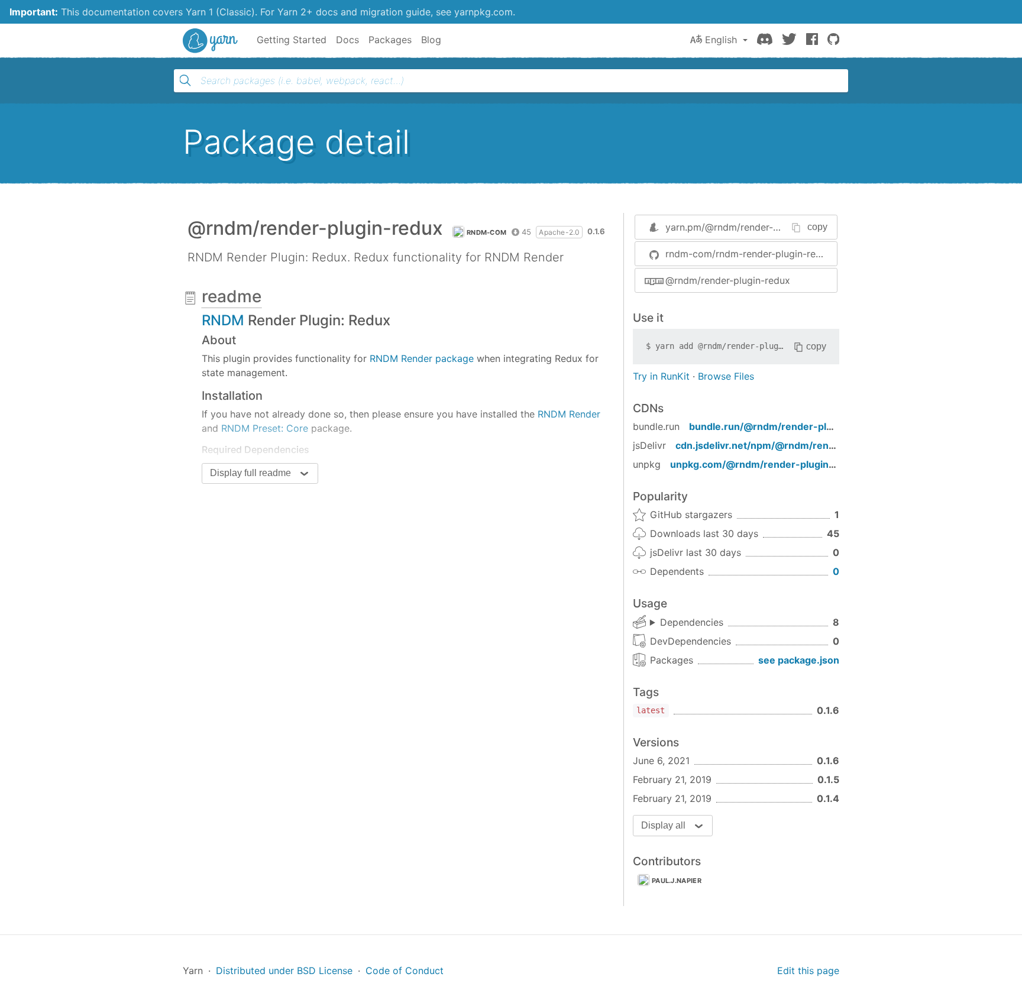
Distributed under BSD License (284, 970)
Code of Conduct (405, 970)
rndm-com (486, 232)
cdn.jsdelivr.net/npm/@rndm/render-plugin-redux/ (794, 445)
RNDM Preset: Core (264, 428)
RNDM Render (569, 414)
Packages (390, 40)
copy (817, 227)
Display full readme (250, 473)
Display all (663, 825)
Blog (431, 40)
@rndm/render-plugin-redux (727, 280)
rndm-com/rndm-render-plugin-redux (748, 254)
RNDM (223, 320)
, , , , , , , (686, 622)
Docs (347, 40)
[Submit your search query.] (185, 80)
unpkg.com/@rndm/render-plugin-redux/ (767, 464)
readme (231, 296)
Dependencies (691, 622)
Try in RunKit (661, 376)
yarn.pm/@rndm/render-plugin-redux (747, 227)
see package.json (798, 660)
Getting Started (291, 40)
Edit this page (808, 970)
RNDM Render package (422, 358)
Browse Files (726, 376)
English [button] (721, 40)
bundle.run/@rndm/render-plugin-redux (783, 426)
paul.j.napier (676, 880)
